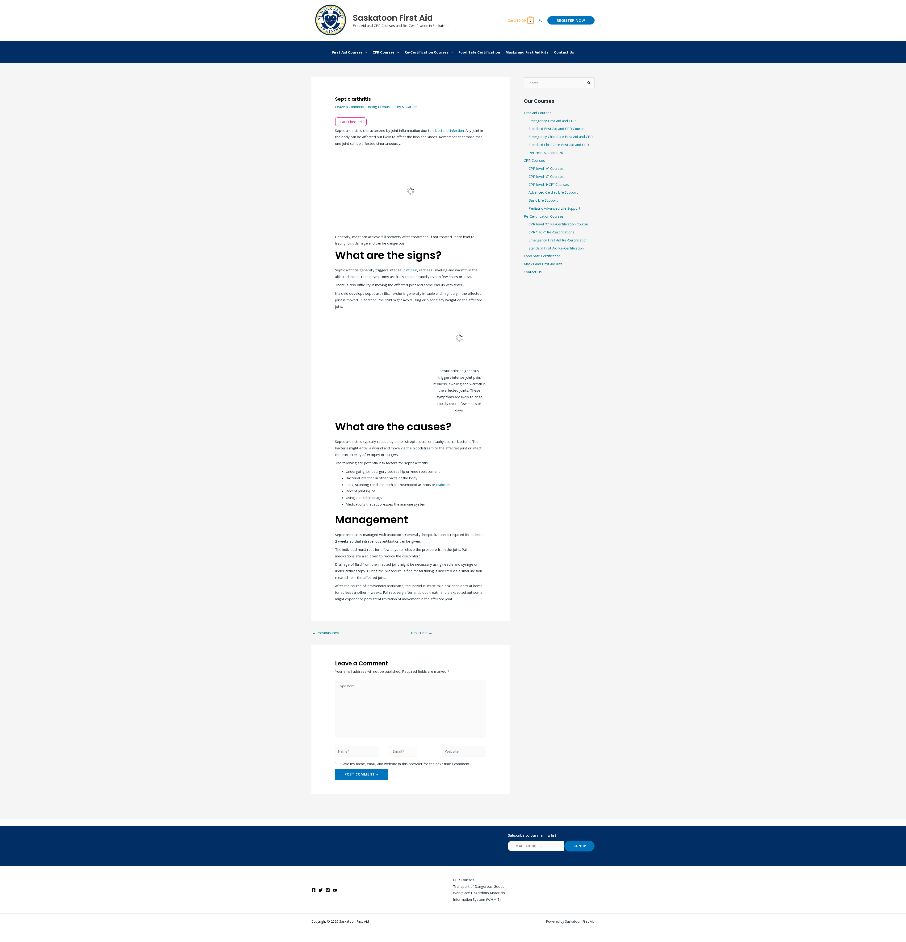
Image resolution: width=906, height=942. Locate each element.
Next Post (421, 632)
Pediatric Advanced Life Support (554, 208)
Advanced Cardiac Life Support (553, 192)
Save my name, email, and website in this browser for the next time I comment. (405, 763)
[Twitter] (321, 890)
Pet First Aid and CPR (545, 152)
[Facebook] (313, 890)
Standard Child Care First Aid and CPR (558, 144)
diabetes (443, 484)
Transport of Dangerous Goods (478, 886)
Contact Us (533, 272)
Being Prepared (381, 106)
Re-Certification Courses (544, 216)
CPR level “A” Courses (546, 168)
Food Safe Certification (542, 255)
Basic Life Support (543, 200)
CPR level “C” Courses (546, 176)
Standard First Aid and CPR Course (556, 128)
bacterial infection (449, 130)
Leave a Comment (350, 106)
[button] (540, 20)
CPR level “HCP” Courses (548, 184)
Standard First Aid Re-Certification (556, 248)
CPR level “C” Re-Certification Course (558, 224)
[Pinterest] (328, 890)
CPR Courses (534, 160)
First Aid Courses (537, 112)
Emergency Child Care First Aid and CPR (560, 136)
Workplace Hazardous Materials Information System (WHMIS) (479, 896)
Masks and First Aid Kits (543, 263)
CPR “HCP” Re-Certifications (551, 232)
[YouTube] (335, 890)
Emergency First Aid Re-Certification (557, 240)
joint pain (410, 270)
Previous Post (326, 632)
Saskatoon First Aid (393, 18)
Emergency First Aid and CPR (552, 120)
